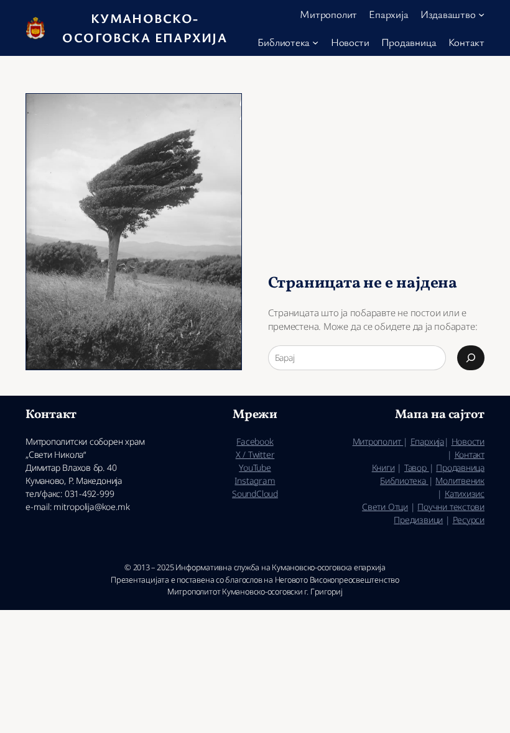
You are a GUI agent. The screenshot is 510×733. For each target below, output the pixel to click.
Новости (468, 441)
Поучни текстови (450, 506)
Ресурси (468, 520)
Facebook (254, 441)
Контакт (469, 454)
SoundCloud (255, 493)
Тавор (416, 467)
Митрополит (378, 441)
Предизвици (418, 520)
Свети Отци (385, 506)
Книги (383, 467)
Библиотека (404, 480)
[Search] (470, 357)
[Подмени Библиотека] (315, 42)
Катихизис (464, 493)
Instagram (254, 480)
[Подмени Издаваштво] (481, 14)
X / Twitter (255, 454)
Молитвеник (459, 480)
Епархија (427, 441)
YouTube (255, 467)
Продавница (460, 467)
